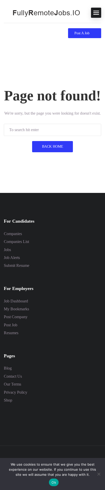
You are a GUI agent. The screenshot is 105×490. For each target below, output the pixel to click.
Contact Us (13, 376)
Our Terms (12, 384)
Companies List (16, 241)
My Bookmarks (16, 309)
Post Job (10, 325)
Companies (13, 234)
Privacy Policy (15, 392)
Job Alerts (12, 257)
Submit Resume (16, 265)
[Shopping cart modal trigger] (6, 33)
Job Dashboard (16, 301)
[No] (98, 474)
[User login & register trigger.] (15, 33)
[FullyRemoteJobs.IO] (42, 12)
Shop (8, 400)
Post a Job (81, 33)
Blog (8, 368)
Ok (53, 482)
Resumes (11, 333)
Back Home (52, 146)
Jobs (7, 250)
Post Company (16, 317)
